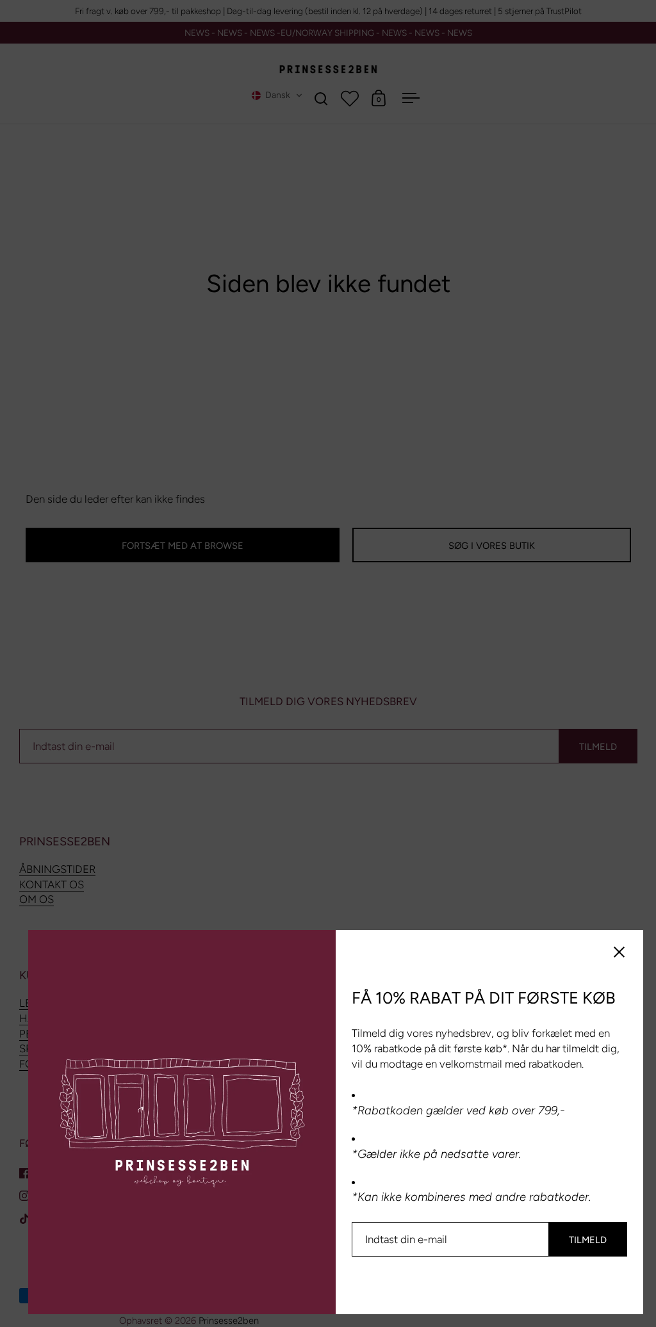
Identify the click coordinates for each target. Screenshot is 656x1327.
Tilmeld (588, 1240)
